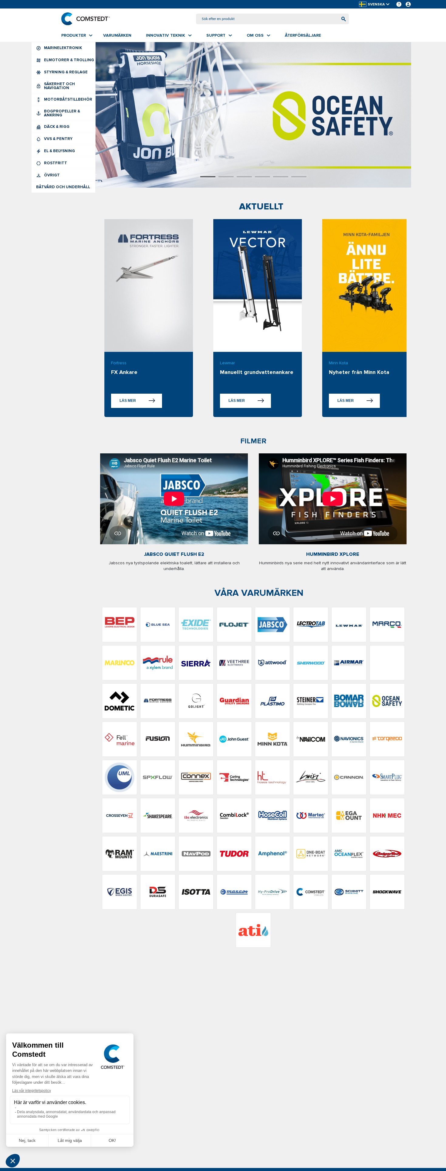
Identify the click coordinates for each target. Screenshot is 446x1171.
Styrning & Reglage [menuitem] (66, 72)
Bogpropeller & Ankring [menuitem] (62, 113)
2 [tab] (226, 176)
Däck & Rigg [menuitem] (56, 126)
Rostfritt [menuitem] (55, 163)
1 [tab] (207, 176)
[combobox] (272, 19)
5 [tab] (280, 176)
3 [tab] (244, 176)
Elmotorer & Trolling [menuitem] (69, 60)
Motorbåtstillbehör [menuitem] (68, 99)
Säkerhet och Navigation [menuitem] (59, 86)
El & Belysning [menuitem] (59, 150)
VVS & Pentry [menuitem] (58, 138)
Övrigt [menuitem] (52, 175)
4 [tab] (262, 176)
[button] (374, 4)
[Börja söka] (343, 19)
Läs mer (128, 401)
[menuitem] (77, 35)
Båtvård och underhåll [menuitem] (63, 187)
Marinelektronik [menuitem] (63, 47)
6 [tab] (298, 176)
